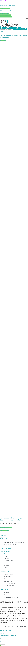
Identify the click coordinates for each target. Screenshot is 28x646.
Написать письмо (5, 551)
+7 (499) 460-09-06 (5, 548)
